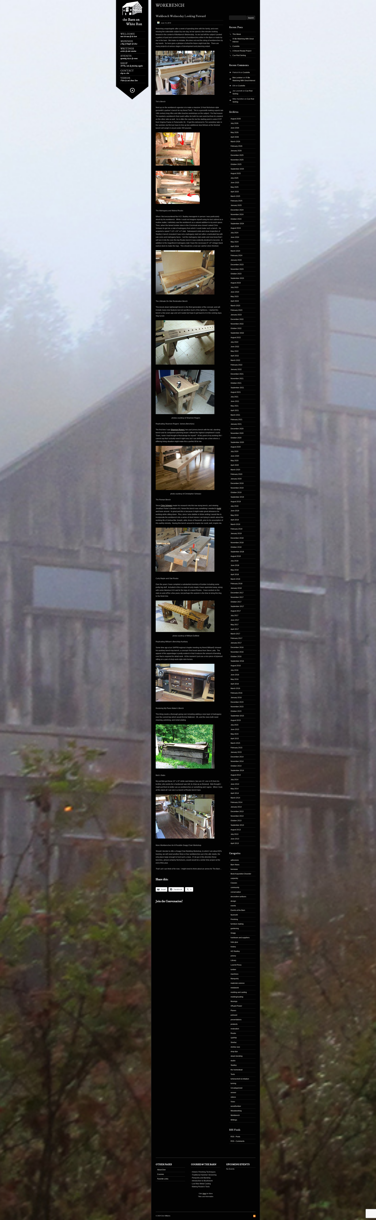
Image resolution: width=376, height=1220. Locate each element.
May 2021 (235, 406)
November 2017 (237, 597)
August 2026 (236, 119)
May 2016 (235, 679)
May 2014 (235, 789)
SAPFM (234, 1038)
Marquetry (235, 979)
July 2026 (234, 123)
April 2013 (235, 843)
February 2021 (236, 420)
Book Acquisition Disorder (241, 874)
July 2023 (234, 287)
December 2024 (237, 210)
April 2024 (235, 246)
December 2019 (237, 483)
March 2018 (235, 579)
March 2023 (235, 306)
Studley (234, 1065)
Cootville (236, 46)
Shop (131, 64)
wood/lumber (236, 1106)
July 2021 (234, 397)
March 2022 (235, 360)
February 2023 (236, 310)
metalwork (235, 988)
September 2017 (237, 606)
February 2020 (236, 474)
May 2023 (235, 296)
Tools (233, 1074)
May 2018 (235, 570)
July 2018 (234, 561)
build (219, 508)
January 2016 (236, 698)
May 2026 (235, 132)
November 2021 (237, 379)
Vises (233, 1102)
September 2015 (237, 716)
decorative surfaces (238, 897)
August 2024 (236, 228)
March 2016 (235, 688)
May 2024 (235, 242)
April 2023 (235, 301)
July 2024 (234, 233)
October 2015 (236, 711)
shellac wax (235, 1047)
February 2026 (236, 146)
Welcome (128, 35)
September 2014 (237, 770)
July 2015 (234, 725)
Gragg (233, 933)
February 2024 (236, 255)
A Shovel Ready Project (242, 51)
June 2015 (235, 729)
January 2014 (236, 807)
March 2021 (235, 415)
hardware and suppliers (240, 938)
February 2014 (236, 802)
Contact (127, 71)
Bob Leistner (238, 78)
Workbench (235, 1115)
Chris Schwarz (166, 506)
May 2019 (235, 515)
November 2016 (237, 652)
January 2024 (236, 260)
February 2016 (236, 693)
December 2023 (237, 265)
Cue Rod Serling (239, 55)
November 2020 (237, 433)
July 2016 (234, 670)
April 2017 (235, 629)
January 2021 (236, 424)
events (233, 906)
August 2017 (236, 611)
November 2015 (237, 707)
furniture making (237, 924)
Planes (233, 1010)
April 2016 (235, 684)
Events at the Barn (238, 910)
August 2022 (236, 337)
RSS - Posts (235, 1137)
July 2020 (234, 451)
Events (129, 57)
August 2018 (236, 556)
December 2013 (237, 811)
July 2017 (234, 615)
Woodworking (236, 1111)
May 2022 (235, 351)
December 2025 (237, 155)
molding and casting (239, 992)
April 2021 (235, 410)
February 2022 (236, 365)
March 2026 (235, 142)
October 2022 (236, 328)
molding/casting (237, 997)
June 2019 (235, 511)
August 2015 (236, 720)
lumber (233, 969)
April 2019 (235, 520)
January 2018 (236, 588)
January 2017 (236, 643)
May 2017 (235, 625)
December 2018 (237, 538)
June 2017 (235, 620)
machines (234, 974)
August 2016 (236, 666)
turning (233, 1083)
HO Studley (235, 951)
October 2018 (236, 547)
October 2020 (236, 438)
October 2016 (236, 656)
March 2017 (235, 634)
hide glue (234, 942)
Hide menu (132, 90)
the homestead (236, 1070)
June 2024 (235, 237)
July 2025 (234, 178)
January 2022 (236, 369)
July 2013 (234, 834)
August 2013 (236, 830)
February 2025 (236, 201)
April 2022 (235, 356)
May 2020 (235, 461)
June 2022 (235, 347)
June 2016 (235, 675)
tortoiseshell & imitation (240, 1079)
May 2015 (235, 734)
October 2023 (236, 274)
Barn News (235, 865)
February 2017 (236, 638)
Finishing (234, 919)
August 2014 (236, 775)
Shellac (234, 1042)
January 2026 (236, 151)
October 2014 (236, 766)
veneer (233, 1093)
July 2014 (234, 780)
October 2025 (236, 164)
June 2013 (235, 839)
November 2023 (237, 269)
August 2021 (236, 392)
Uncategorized (236, 1088)
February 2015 (236, 748)
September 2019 (237, 497)
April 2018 (235, 574)
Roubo (233, 1033)
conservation (236, 892)
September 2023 (237, 278)
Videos (129, 79)
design (233, 901)
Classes (234, 883)
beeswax (234, 869)
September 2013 (237, 825)
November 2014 (237, 761)
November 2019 (237, 488)
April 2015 (235, 739)
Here (204, 1193)
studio (233, 1061)
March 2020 (235, 470)
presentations (236, 1020)
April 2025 (235, 192)
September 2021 (237, 388)
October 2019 (236, 492)
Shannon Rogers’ (178, 430)
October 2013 (236, 821)
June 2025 (235, 183)
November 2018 (237, 543)
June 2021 (235, 401)
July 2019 (234, 506)
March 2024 (235, 251)
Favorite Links (162, 1179)
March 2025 (235, 196)
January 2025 (236, 205)
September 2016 (237, 661)
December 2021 (237, 374)
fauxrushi (234, 915)
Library (233, 960)
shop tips (234, 1052)
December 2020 (237, 429)
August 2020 (236, 447)
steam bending (236, 1056)
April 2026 (235, 137)
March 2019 (235, 524)
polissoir (234, 1015)
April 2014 (235, 793)
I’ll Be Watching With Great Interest (243, 40)
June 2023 (235, 292)
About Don (161, 1170)
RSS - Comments (237, 1141)
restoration (235, 1029)
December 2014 (237, 757)
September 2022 (237, 333)
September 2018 (237, 552)
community (235, 887)
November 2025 (237, 160)
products (234, 1024)
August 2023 (236, 283)
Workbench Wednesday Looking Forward (181, 16)
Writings (128, 49)
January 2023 (236, 315)
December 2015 (237, 702)
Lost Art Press (236, 965)
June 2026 (235, 128)
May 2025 (235, 187)
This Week (237, 34)
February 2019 (236, 529)
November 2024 (237, 214)
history (233, 947)
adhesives (235, 860)
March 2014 (235, 798)
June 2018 (235, 565)
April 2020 (235, 465)
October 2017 (236, 602)
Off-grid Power (236, 1006)
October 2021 (236, 383)
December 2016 (237, 647)
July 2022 (234, 342)
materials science (238, 983)
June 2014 (235, 784)
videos (233, 1097)
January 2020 (236, 479)
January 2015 (236, 752)
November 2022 (237, 324)
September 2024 (237, 224)
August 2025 (236, 173)
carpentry (234, 878)
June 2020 (235, 456)
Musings (128, 42)
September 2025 (237, 169)
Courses (160, 1174)
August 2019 (236, 502)
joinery (233, 956)
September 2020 (237, 442)
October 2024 (236, 219)
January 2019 (236, 533)
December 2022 (237, 319)
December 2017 (237, 593)
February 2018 (236, 584)
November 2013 (237, 816)
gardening (235, 928)
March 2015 (235, 743)
